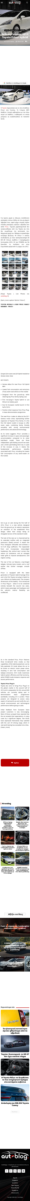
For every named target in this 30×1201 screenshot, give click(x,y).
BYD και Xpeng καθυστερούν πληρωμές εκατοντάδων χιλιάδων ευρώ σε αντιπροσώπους (7, 825)
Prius (6, 227)
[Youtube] (23, 1171)
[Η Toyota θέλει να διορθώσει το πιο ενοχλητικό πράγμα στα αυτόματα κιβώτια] (22, 838)
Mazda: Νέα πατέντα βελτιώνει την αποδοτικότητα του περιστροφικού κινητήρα (22, 824)
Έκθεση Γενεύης (14, 30)
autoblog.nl (4, 296)
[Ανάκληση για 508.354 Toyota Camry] (15, 1092)
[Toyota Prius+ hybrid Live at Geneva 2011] (5, 267)
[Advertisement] (15, 63)
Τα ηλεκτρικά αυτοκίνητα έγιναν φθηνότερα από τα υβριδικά (15, 1030)
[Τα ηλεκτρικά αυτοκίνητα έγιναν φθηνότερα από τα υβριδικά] (15, 1018)
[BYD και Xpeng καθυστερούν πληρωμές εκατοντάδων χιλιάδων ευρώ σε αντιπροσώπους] (8, 813)
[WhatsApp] (15, 755)
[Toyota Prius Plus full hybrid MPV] (5, 260)
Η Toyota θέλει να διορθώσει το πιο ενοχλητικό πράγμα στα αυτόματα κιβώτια (22, 848)
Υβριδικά (22, 30)
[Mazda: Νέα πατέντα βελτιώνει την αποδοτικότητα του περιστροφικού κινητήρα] (22, 813)
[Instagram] (11, 1171)
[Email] (22, 755)
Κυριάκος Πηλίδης (10, 41)
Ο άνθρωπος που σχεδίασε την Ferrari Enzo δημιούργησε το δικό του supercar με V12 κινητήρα (7, 870)
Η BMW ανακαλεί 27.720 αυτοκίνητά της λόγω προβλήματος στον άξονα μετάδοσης (22, 869)
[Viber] (18, 755)
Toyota (7, 30)
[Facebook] (7, 755)
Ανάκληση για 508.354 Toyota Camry (15, 1104)
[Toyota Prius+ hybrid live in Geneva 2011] (5, 254)
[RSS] (15, 1171)
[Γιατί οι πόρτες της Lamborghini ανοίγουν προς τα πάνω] (8, 838)
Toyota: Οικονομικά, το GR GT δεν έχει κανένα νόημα (15, 1055)
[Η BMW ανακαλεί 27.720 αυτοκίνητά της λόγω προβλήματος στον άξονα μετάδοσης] (22, 859)
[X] (11, 755)
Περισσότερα (14, 1111)
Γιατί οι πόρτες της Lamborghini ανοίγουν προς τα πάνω (8, 847)
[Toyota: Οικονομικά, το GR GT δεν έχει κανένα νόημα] (15, 1043)
